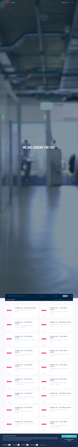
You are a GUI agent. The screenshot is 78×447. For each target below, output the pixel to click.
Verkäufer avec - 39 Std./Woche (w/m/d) (58, 337)
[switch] (18, 445)
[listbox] (56, 296)
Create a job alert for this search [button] (60, 299)
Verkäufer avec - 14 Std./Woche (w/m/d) (23, 394)
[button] (35, 316)
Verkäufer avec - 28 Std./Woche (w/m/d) (58, 351)
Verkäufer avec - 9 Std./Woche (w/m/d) (60, 393)
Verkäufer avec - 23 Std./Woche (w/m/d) (23, 351)
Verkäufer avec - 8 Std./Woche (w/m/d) (25, 308)
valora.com (64, 2)
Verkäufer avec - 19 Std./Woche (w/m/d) (58, 308)
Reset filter (70, 299)
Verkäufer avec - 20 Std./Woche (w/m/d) (58, 365)
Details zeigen (42, 444)
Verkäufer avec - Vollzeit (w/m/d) (24, 421)
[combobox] (44, 296)
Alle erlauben (69, 436)
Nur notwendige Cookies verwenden (69, 440)
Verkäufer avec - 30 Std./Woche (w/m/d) (23, 337)
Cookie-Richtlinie (9, 438)
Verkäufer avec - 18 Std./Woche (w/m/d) (23, 408)
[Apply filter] (71, 296)
